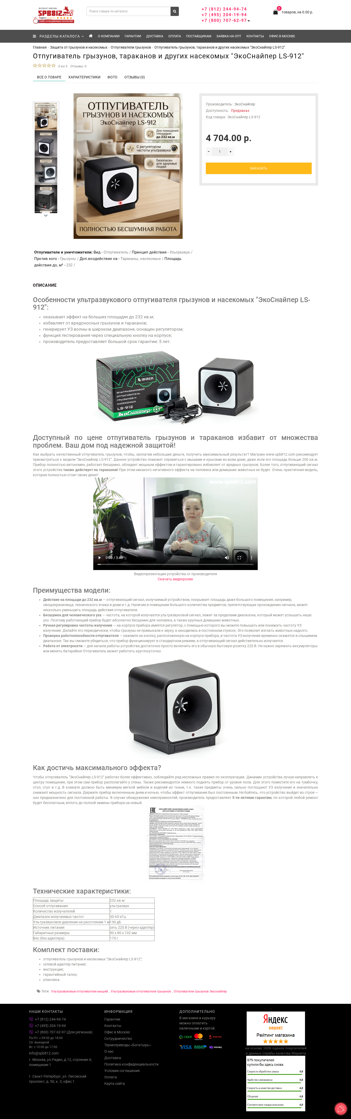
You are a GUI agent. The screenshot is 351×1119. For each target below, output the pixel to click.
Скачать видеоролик (175, 579)
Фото (112, 77)
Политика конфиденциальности (131, 1064)
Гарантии (133, 36)
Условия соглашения (122, 1071)
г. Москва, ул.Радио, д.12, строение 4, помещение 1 (60, 1062)
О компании (108, 36)
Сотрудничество (118, 1038)
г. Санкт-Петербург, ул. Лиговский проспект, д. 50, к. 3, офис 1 (57, 1079)
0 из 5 (62, 66)
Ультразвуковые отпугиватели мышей (79, 991)
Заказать (258, 168)
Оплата (174, 36)
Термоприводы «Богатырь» (127, 1045)
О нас (109, 1051)
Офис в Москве (282, 36)
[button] (46, 97)
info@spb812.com (44, 1053)
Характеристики (84, 77)
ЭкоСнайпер (244, 104)
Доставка (154, 36)
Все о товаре (49, 77)
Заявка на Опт (228, 36)
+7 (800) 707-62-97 (224, 20)
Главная (40, 47)
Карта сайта (114, 1083)
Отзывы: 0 (78, 66)
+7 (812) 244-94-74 (224, 9)
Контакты (255, 36)
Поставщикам (198, 36)
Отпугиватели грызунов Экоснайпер (200, 991)
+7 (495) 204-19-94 (224, 14)
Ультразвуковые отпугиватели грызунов (141, 991)
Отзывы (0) (134, 77)
